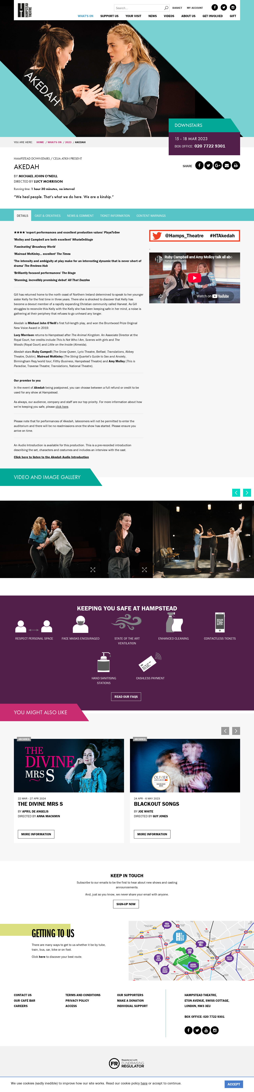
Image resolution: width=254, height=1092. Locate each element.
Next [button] (247, 493)
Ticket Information (115, 216)
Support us (109, 16)
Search (166, 8)
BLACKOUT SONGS (156, 803)
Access (71, 1006)
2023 (68, 142)
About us (188, 16)
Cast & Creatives (48, 216)
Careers (21, 1006)
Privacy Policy (77, 1000)
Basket (177, 8)
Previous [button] (236, 493)
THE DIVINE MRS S (40, 803)
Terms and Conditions (82, 995)
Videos (169, 16)
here (144, 1083)
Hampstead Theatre (25, 10)
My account (195, 8)
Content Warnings (151, 216)
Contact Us (23, 995)
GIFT (233, 16)
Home (40, 142)
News (152, 16)
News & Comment (80, 216)
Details (22, 216)
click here (62, 407)
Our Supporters (130, 995)
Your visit (133, 16)
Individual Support (132, 1006)
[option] (127, 68)
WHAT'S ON (85, 16)
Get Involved (213, 16)
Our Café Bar (24, 1000)
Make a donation (130, 1000)
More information (36, 834)
